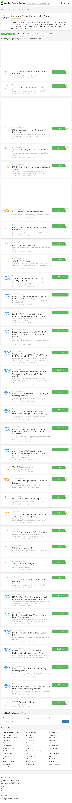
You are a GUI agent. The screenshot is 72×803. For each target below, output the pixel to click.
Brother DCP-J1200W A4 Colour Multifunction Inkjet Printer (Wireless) (29, 315)
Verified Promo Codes (14, 3)
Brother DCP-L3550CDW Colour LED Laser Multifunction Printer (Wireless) (31, 687)
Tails (27, 745)
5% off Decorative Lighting (24, 467)
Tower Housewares (54, 764)
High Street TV (53, 732)
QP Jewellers (7, 740)
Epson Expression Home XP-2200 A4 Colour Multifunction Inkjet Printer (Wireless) (29, 334)
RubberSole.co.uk (8, 748)
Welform (28, 748)
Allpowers (6, 756)
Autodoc (5, 759)
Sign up (65, 721)
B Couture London (31, 759)
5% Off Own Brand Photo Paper (26, 499)
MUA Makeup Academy (10, 738)
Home (63, 3)
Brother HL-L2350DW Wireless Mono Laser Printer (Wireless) (29, 616)
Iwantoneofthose (31, 732)
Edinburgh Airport (54, 753)
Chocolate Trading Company (34, 751)
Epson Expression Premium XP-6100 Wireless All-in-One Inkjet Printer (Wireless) (29, 374)
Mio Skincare (30, 738)
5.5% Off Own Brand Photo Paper (27, 212)
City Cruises (52, 751)
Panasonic (52, 740)
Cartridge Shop (53, 748)
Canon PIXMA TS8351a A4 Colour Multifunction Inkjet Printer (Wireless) (29, 412)
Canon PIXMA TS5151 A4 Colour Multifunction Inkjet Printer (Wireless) (29, 652)
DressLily (28, 753)
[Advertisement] (36, 55)
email (12, 782)
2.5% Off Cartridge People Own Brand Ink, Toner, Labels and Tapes (31, 515)
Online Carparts (30, 740)
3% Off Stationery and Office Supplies (29, 532)
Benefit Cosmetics (54, 759)
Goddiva (28, 735)
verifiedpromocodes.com (14, 798)
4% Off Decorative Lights (23, 245)
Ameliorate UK (30, 756)
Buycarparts (6, 764)
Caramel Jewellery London (11, 732)
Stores (69, 3)
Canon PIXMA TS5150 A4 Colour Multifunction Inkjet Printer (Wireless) (29, 452)
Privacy (3, 791)
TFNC (50, 743)
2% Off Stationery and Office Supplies (29, 149)
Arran (50, 756)
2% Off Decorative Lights (23, 702)
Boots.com (52, 761)
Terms (3, 793)
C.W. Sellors (6, 751)
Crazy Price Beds (8, 753)
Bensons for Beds (8, 761)
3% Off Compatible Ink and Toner (27, 87)
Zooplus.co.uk (30, 764)
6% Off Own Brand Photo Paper (26, 548)
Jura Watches (53, 738)
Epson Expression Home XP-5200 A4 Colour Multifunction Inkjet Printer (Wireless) (29, 431)
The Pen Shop (30, 743)
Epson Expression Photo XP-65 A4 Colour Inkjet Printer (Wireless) (31, 297)
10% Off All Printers (21, 261)
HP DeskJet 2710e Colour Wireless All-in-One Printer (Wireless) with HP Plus (31, 598)
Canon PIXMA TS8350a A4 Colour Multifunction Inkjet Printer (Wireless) (29, 355)
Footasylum (52, 735)
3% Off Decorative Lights (23, 563)
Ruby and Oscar (53, 745)
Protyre (5, 743)
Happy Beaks (7, 735)
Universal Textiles (8, 767)
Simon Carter (7, 745)
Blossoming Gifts (31, 761)
